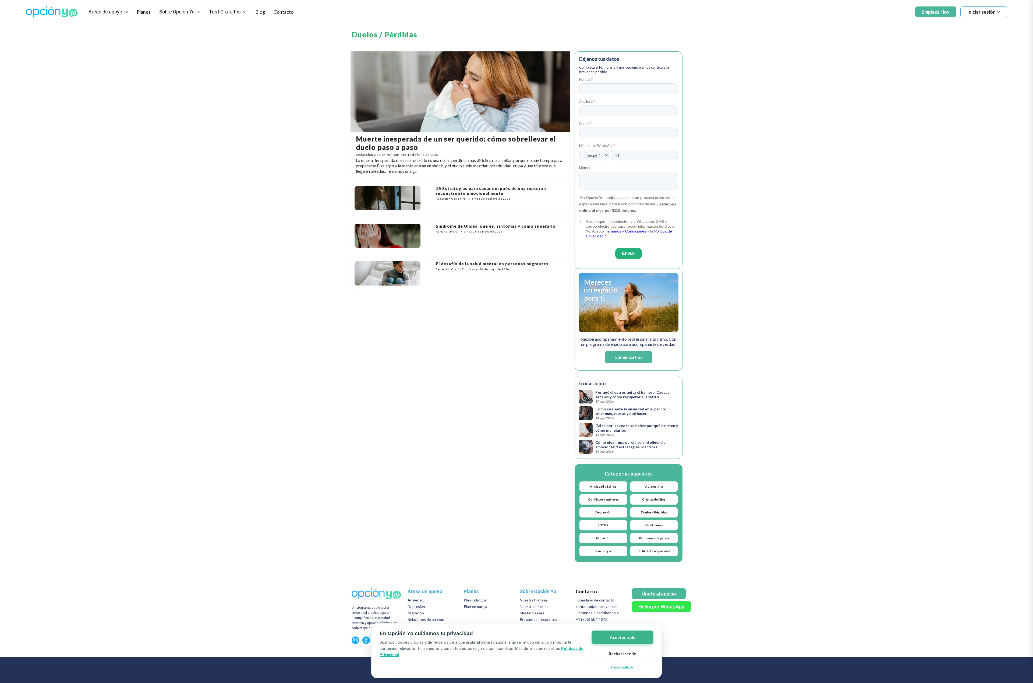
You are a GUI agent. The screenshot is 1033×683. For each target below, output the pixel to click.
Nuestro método (534, 606)
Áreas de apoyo (106, 12)
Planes (144, 12)
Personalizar (622, 667)
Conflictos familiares (603, 499)
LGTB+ (603, 525)
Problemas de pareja (654, 538)
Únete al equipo (659, 594)
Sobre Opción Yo (177, 12)
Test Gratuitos (225, 12)
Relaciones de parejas (426, 619)
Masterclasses (532, 613)
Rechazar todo (622, 653)
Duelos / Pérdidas (654, 512)
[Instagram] (355, 640)
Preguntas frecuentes (538, 619)
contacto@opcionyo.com (596, 606)
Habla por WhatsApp (661, 607)
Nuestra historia (533, 600)
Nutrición (603, 538)
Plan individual (475, 600)
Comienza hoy (628, 357)
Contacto (283, 12)
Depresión (603, 512)
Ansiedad (415, 600)
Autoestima (654, 486)
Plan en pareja (475, 606)
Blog (260, 12)
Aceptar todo (622, 637)
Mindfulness (654, 525)
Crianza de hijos (654, 499)
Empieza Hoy (936, 12)
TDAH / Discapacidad (654, 551)
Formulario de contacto (595, 600)
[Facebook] (366, 640)
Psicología (603, 551)
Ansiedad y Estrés (603, 486)
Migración (416, 613)
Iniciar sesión (981, 12)
